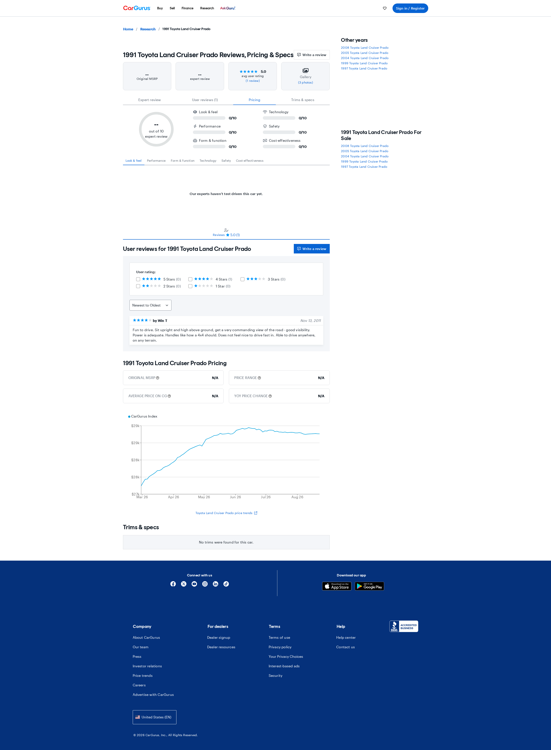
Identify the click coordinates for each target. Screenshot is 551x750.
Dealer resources (221, 647)
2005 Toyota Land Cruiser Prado (364, 53)
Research (148, 29)
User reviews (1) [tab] (205, 100)
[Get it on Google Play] (369, 587)
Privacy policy (280, 647)
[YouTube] (194, 585)
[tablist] (226, 100)
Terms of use (279, 637)
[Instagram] (205, 585)
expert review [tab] (149, 100)
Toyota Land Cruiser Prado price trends (224, 513)
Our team (141, 647)
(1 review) (253, 80)
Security (276, 675)
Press (137, 656)
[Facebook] (173, 585)
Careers (139, 685)
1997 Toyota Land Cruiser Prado (364, 68)
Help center (346, 637)
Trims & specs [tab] (302, 100)
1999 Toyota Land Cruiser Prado (364, 63)
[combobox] (154, 717)
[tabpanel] (226, 191)
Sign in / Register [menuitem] (410, 8)
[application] (226, 457)
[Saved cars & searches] (384, 8)
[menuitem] (160, 8)
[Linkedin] (215, 585)
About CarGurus (146, 637)
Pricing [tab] (254, 100)
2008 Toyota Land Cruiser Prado (364, 47)
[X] (183, 585)
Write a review (314, 55)
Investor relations (147, 666)
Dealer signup (218, 637)
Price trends (143, 675)
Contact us (345, 647)
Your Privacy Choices (286, 656)
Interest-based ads (284, 666)
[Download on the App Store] (336, 587)
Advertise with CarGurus (153, 694)
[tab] (133, 160)
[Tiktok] (226, 585)
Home (128, 29)
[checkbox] (138, 279)
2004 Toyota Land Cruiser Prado (364, 58)
